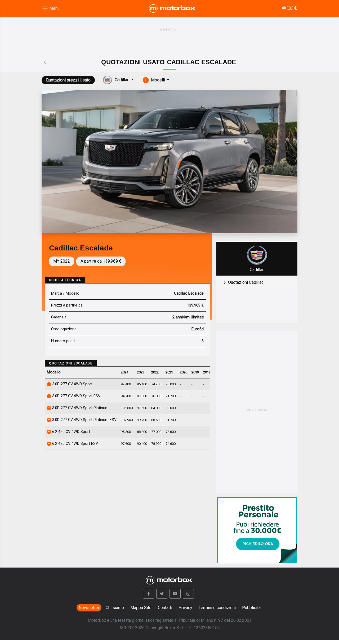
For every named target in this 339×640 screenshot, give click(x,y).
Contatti (165, 607)
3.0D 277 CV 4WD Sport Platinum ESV (84, 420)
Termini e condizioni (217, 607)
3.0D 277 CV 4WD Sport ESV (75, 396)
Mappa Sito (140, 607)
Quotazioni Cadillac (246, 282)
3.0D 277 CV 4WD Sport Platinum (80, 408)
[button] (148, 594)
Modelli (155, 80)
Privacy (185, 607)
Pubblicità (251, 607)
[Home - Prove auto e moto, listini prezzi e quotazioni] (173, 8)
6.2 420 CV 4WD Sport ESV (74, 443)
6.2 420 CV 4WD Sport (70, 431)
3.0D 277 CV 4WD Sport (71, 384)
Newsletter (89, 607)
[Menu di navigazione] (50, 8)
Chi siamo (115, 607)
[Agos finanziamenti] (257, 528)
